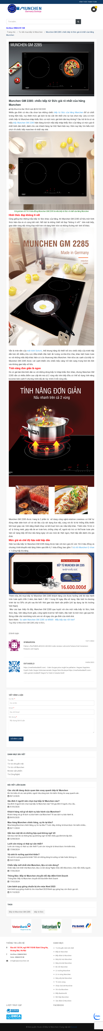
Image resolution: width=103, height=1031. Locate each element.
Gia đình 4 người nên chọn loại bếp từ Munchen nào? (34, 800)
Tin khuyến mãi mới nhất (65, 948)
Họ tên (12, 699)
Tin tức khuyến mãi (16, 764)
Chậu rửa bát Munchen (64, 986)
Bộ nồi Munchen (62, 967)
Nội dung (13, 717)
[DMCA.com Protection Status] (13, 1017)
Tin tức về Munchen (16, 767)
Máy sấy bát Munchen (64, 978)
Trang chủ (11, 32)
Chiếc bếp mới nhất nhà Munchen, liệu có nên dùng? (33, 865)
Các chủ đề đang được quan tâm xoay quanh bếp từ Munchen (38, 790)
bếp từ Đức (39, 623)
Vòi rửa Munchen (62, 989)
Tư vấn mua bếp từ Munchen (31, 32)
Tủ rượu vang (60, 982)
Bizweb (74, 1027)
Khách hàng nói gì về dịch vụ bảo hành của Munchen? (34, 811)
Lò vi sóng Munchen (63, 974)
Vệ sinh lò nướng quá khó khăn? (24, 854)
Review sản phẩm (15, 771)
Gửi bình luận (16, 739)
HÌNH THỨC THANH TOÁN (88, 2)
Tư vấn (10, 760)
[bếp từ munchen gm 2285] (51, 170)
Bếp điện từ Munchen (63, 955)
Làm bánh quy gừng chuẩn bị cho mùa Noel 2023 (31, 886)
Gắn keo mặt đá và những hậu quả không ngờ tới (31, 833)
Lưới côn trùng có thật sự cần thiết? (25, 843)
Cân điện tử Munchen (63, 1001)
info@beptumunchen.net (19, 961)
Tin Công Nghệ (14, 774)
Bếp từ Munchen (62, 952)
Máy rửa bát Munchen (64, 963)
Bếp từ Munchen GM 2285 (23, 623)
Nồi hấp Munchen (62, 997)
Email (11, 708)
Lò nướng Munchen (63, 971)
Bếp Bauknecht (61, 993)
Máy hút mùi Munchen (64, 959)
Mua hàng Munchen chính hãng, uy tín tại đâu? (30, 822)
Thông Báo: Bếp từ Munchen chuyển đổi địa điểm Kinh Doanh (38, 875)
